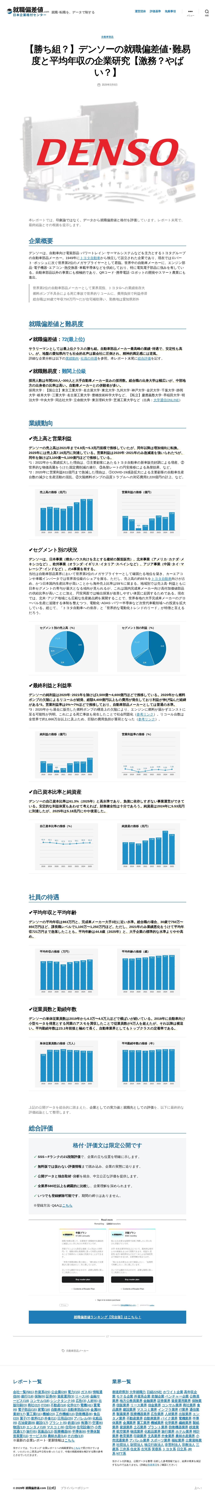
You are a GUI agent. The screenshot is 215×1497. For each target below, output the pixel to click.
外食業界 (168, 1436)
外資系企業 (142, 1396)
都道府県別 (120, 1392)
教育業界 (126, 1436)
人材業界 (171, 1414)
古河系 (146, 1449)
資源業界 (126, 1427)
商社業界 (189, 1405)
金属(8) (96, 1409)
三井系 (124, 1449)
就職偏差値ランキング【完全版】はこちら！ (107, 1317)
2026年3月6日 (110, 84)
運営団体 (140, 11)
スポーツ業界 (161, 1440)
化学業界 (171, 1422)
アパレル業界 (139, 1440)
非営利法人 (173, 1444)
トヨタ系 (169, 1449)
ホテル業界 (183, 1431)
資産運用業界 (181, 1400)
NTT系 (121, 1453)
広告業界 (157, 1414)
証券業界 (163, 1400)
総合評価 (144, 358)
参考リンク (145, 714)
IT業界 (184, 1409)
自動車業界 (152, 1418)
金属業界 (129, 1422)
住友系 (135, 1449)
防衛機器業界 (178, 1427)
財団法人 (136, 1444)
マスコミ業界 (147, 1409)
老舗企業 (157, 1396)
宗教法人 (188, 1444)
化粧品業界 (152, 1431)
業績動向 (72, 358)
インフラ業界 (168, 1409)
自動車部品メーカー (77, 1350)
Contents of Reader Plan (84, 1289)
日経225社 (154, 1392)
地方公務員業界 (131, 1400)
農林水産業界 (185, 1436)
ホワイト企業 (173, 1392)
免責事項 (170, 11)
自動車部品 (107, 36)
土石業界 (140, 1427)
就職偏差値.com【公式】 (41, 1488)
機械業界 (157, 1422)
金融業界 (149, 1400)
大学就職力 (137, 1392)
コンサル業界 (172, 1405)
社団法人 (122, 1444)
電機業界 (185, 1418)
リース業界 (138, 1405)
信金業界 (154, 1405)
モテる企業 (124, 1396)
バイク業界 (169, 1418)
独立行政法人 (154, 1444)
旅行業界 (168, 1431)
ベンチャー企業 (177, 1396)
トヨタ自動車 (90, 258)
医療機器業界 (140, 1414)
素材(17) (19, 1414)
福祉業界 (178, 1440)
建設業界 (129, 1409)
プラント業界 (158, 1427)
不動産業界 (135, 1418)
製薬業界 (122, 1414)
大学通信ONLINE (166, 400)
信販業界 (122, 1405)
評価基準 (155, 11)
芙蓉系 (156, 1449)
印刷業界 (140, 1436)
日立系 (182, 1449)
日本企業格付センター (128, 1305)
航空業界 (122, 1431)
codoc (152, 1305)
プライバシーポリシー (75, 1488)
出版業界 (185, 1414)
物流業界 (136, 1431)
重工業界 (143, 1422)
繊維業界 (185, 1422)
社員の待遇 (89, 358)
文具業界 (154, 1436)
